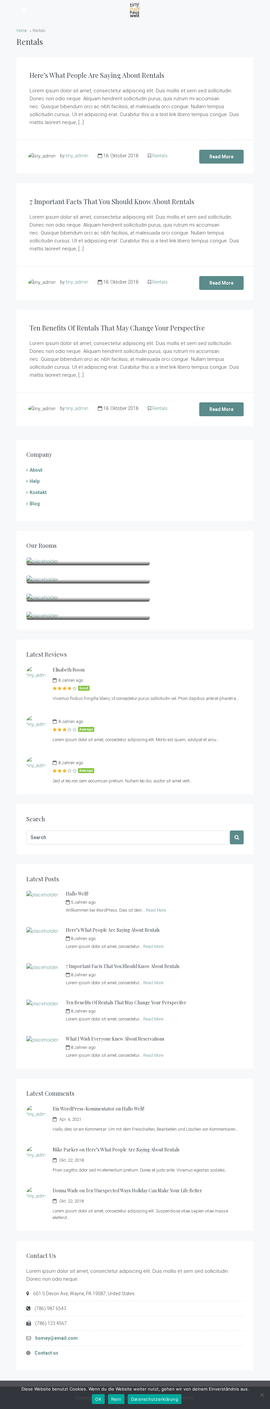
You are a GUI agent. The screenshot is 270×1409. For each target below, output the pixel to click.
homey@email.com (56, 1338)
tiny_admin (77, 155)
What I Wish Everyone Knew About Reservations (115, 1039)
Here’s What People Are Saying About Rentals (97, 75)
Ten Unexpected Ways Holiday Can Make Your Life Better (144, 1190)
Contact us (46, 1353)
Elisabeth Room (69, 670)
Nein (116, 1399)
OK (98, 1399)
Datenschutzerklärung (154, 1399)
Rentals (160, 155)
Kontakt (38, 492)
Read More (221, 156)
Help (35, 481)
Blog (35, 503)
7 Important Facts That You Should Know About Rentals (112, 201)
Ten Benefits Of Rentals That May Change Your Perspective (117, 327)
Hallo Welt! (77, 894)
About (36, 470)
